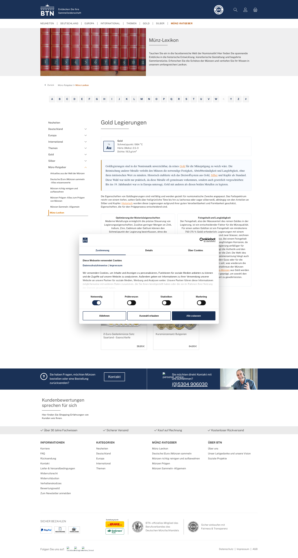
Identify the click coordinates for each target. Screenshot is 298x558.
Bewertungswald (50, 488)
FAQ (42, 453)
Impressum (243, 549)
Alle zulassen (193, 315)
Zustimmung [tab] (102, 250)
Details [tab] (149, 250)
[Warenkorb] (254, 10)
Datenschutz (226, 549)
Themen (100, 468)
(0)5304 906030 (190, 384)
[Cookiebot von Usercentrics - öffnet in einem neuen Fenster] (201, 240)
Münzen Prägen (161, 463)
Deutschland (103, 453)
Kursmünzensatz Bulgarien (171, 334)
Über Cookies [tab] (195, 250)
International (103, 463)
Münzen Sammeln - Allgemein (169, 468)
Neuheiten (102, 448)
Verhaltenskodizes (50, 483)
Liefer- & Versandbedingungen (57, 468)
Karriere (45, 448)
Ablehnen (104, 315)
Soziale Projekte (217, 458)
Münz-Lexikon (160, 448)
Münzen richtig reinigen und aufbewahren (176, 458)
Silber (214, 175)
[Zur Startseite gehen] (47, 10)
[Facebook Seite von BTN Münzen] (69, 550)
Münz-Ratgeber (164, 442)
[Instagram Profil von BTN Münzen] (77, 550)
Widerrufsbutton (49, 478)
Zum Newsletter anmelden (55, 493)
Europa (100, 458)
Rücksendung (48, 458)
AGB (255, 549)
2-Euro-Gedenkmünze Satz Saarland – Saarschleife (118, 336)
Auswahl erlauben (149, 315)
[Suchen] (235, 10)
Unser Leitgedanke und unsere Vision (229, 453)
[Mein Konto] (245, 10)
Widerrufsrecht (49, 473)
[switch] (131, 302)
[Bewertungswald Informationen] (84, 550)
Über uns (213, 448)
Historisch (127, 203)
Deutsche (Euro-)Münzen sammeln (172, 453)
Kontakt (114, 377)
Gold (182, 166)
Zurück (50, 85)
